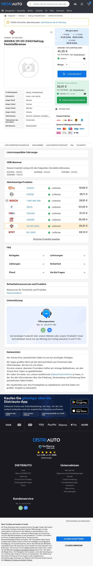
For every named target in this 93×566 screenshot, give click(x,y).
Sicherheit (81, 145)
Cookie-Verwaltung (70, 479)
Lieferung (23, 476)
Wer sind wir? (70, 470)
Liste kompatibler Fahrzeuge (17, 145)
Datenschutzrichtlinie (61, 374)
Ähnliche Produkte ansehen (46, 239)
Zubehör (39, 10)
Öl (46, 10)
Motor (69, 10)
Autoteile (21, 10)
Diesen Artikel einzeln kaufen (73, 100)
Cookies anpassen (73, 545)
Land (23, 470)
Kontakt (70, 476)
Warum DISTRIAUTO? (23, 473)
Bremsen (60, 10)
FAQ (72, 145)
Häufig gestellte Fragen (23, 482)
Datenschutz (69, 488)
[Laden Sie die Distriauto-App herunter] (79, 402)
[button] (75, 4)
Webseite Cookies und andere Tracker (18, 560)
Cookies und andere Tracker (24, 550)
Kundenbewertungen (70, 482)
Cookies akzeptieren (74, 539)
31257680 (69, 172)
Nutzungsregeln (70, 491)
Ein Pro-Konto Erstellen (23, 479)
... (49, 116)
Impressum (70, 485)
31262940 (15, 174)
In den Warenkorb (74, 74)
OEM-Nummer (37, 145)
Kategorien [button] (10, 10)
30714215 (14, 172)
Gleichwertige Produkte (57, 145)
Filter (52, 10)
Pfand (23, 485)
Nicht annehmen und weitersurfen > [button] (78, 521)
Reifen (30, 10)
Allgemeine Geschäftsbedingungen (70, 473)
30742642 (42, 172)
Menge (61, 65)
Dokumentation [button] (14, 292)
